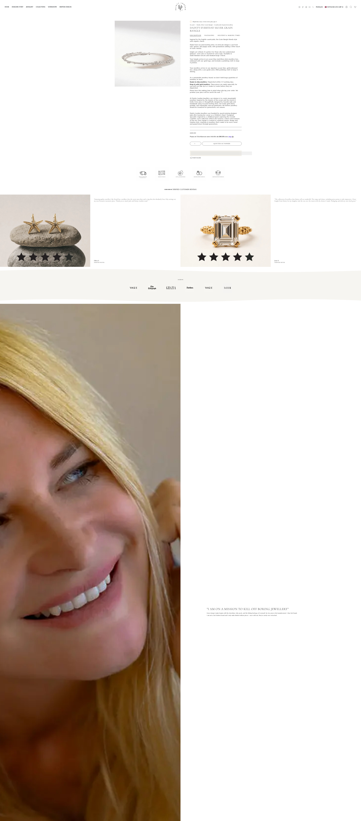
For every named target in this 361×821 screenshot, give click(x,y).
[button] (17, 7)
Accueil (192, 25)
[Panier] (355, 7)
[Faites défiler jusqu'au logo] (133, 288)
